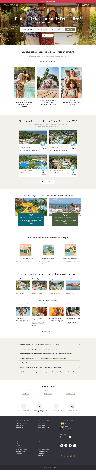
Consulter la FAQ (25, 393)
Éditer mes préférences (42, 455)
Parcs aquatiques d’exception (70, 259)
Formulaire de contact (70, 393)
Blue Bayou (53, 172)
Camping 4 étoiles (19, 425)
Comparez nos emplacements (21, 443)
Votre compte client (42, 437)
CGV (39, 445)
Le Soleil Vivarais (54, 148)
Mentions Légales (41, 447)
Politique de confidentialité (43, 449)
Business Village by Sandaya (21, 449)
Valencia (22, 172)
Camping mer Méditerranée (21, 423)
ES (67, 437)
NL (62, 437)
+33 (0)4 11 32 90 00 (48, 393)
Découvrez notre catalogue (21, 437)
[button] (49, 344)
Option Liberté (41, 453)
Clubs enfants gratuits (48, 259)
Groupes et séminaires (20, 447)
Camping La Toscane (42, 423)
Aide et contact (41, 435)
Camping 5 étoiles (19, 427)
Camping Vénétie (41, 425)
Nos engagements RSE (20, 445)
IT (74, 437)
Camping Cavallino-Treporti (43, 427)
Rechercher (70, 29)
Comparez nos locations (20, 441)
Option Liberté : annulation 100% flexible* (48, 1)
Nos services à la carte (20, 451)
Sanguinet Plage (24, 148)
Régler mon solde (41, 443)
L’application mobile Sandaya (44, 441)
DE (72, 437)
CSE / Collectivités (19, 439)
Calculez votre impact (42, 439)
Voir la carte (47, 35)
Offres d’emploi (19, 453)
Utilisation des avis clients (43, 451)
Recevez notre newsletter (21, 435)
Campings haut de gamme (25, 259)
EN (65, 437)
